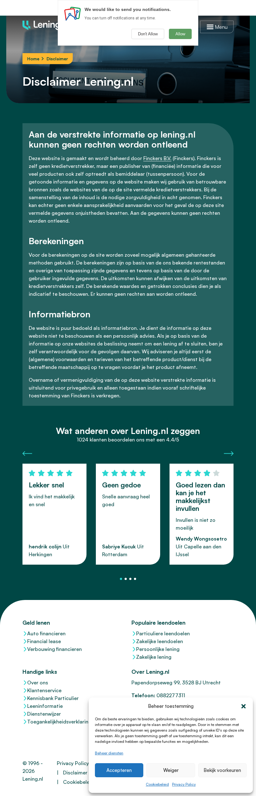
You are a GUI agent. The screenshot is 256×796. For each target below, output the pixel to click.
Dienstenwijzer (44, 714)
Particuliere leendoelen (163, 633)
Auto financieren (46, 633)
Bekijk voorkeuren (222, 770)
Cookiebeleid (157, 784)
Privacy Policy (184, 784)
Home (33, 58)
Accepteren (119, 770)
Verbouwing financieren (54, 649)
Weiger (171, 770)
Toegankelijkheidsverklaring (59, 721)
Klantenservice (44, 690)
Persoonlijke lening (158, 649)
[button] (243, 706)
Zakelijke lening (153, 657)
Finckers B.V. (157, 158)
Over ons (37, 682)
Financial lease (44, 641)
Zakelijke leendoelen (159, 641)
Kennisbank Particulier (53, 698)
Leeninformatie (45, 706)
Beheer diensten (109, 753)
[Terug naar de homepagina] (44, 25)
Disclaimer (75, 772)
